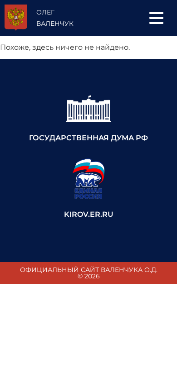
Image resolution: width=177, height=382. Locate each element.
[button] (156, 18)
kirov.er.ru (88, 214)
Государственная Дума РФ (88, 138)
